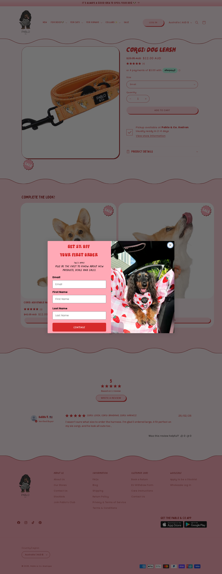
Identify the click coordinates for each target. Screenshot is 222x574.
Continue (79, 327)
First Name (59, 292)
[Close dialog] (170, 245)
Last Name (59, 308)
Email (56, 277)
